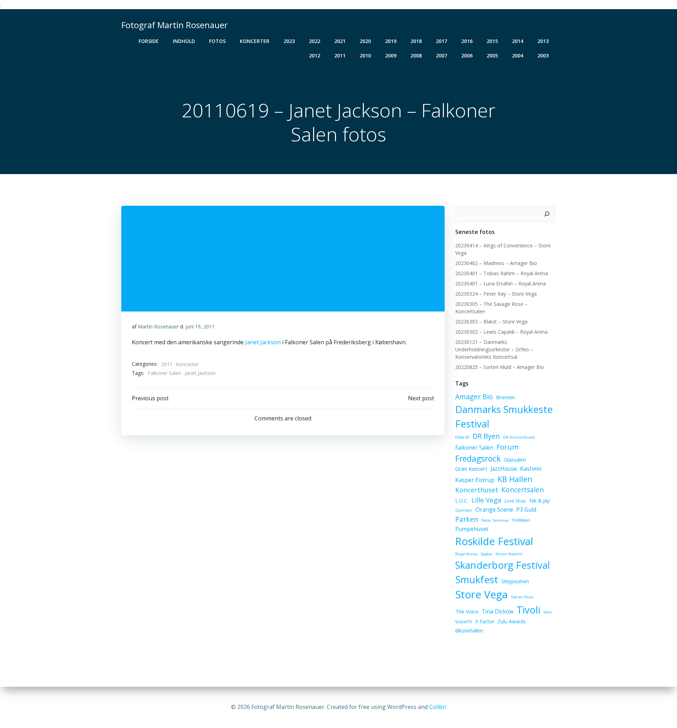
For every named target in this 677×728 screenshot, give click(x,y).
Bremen (505, 397)
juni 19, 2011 (200, 326)
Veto (547, 612)
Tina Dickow (497, 611)
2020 (365, 41)
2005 (492, 55)
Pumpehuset (471, 529)
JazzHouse (503, 469)
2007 (441, 55)
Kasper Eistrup (474, 480)
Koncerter (254, 41)
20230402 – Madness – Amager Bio (496, 263)
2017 (441, 41)
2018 (416, 41)
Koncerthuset (476, 489)
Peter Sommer (495, 520)
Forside (149, 41)
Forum (507, 447)
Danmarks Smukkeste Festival (504, 416)
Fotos (217, 41)
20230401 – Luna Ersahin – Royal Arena (500, 283)
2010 (365, 55)
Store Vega (481, 594)
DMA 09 (462, 437)
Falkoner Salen (164, 373)
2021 (340, 41)
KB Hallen (515, 479)
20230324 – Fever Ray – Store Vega (496, 293)
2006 (466, 55)
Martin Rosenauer (158, 326)
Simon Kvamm (509, 553)
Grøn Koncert (471, 468)
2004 (517, 55)
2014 (517, 41)
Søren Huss (522, 596)
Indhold (184, 41)
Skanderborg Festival (502, 565)
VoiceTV (463, 621)
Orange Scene (494, 509)
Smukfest (476, 579)
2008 (416, 55)
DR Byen (486, 436)
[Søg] (546, 214)
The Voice (466, 611)
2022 (314, 41)
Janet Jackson (263, 342)
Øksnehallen (469, 630)
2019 (390, 41)
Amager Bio (474, 396)
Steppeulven (515, 581)
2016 (466, 41)
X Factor (484, 621)
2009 (390, 55)
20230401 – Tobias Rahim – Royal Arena (501, 273)
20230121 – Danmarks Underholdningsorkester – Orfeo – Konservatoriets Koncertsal (494, 349)
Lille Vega (486, 499)
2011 (340, 55)
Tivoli (528, 609)
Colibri (437, 707)
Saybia (486, 553)
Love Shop (515, 501)
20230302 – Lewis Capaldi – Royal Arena (501, 331)
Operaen (463, 510)
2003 (543, 55)
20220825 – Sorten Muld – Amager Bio (499, 367)
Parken (466, 519)
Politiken (521, 520)
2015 (492, 41)
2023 (289, 41)
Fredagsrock (478, 458)
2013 (543, 41)
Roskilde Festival (494, 541)
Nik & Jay (539, 500)
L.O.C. (461, 500)
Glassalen (515, 459)
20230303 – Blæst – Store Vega (491, 321)
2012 (314, 55)
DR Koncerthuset (519, 437)
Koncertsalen (522, 489)
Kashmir (531, 469)
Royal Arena (466, 553)
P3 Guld (526, 509)
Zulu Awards (512, 621)
